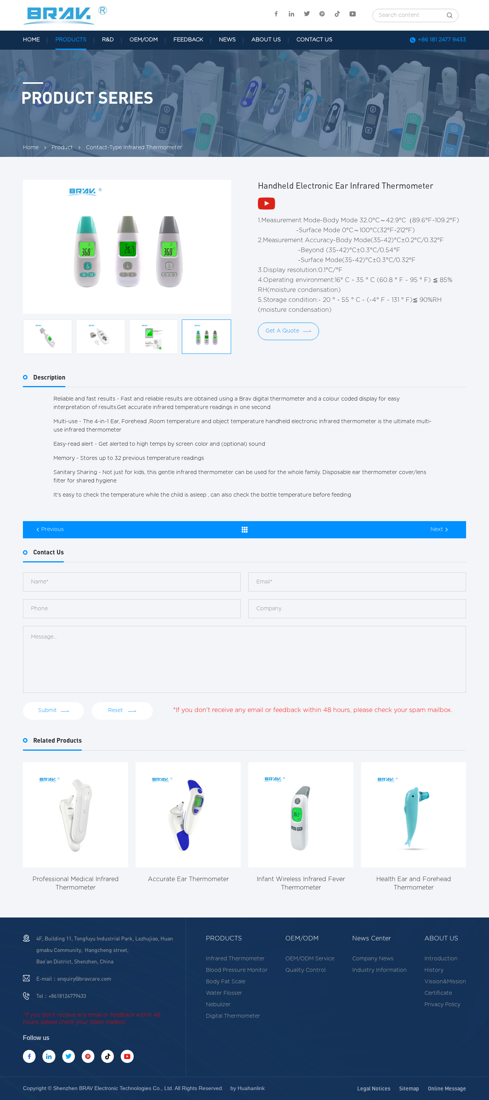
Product (62, 147)
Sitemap (409, 1088)
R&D (108, 39)
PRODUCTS (70, 39)
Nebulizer (218, 1004)
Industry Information (379, 970)
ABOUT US (266, 39)
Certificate (438, 993)
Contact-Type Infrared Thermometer (134, 147)
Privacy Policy (442, 1004)
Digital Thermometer (233, 1016)
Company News (372, 958)
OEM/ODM (144, 39)
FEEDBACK (188, 39)
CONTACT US (314, 39)
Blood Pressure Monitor (237, 970)
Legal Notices (373, 1088)
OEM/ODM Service (309, 958)
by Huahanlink (247, 1088)
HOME (31, 39)
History (434, 970)
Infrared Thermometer (235, 958)
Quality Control (305, 970)
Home (31, 147)
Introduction (441, 958)
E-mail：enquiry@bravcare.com (73, 978)
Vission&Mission (445, 981)
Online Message (447, 1088)
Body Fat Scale (225, 981)
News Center (371, 938)
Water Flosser (224, 993)
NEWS (227, 39)
